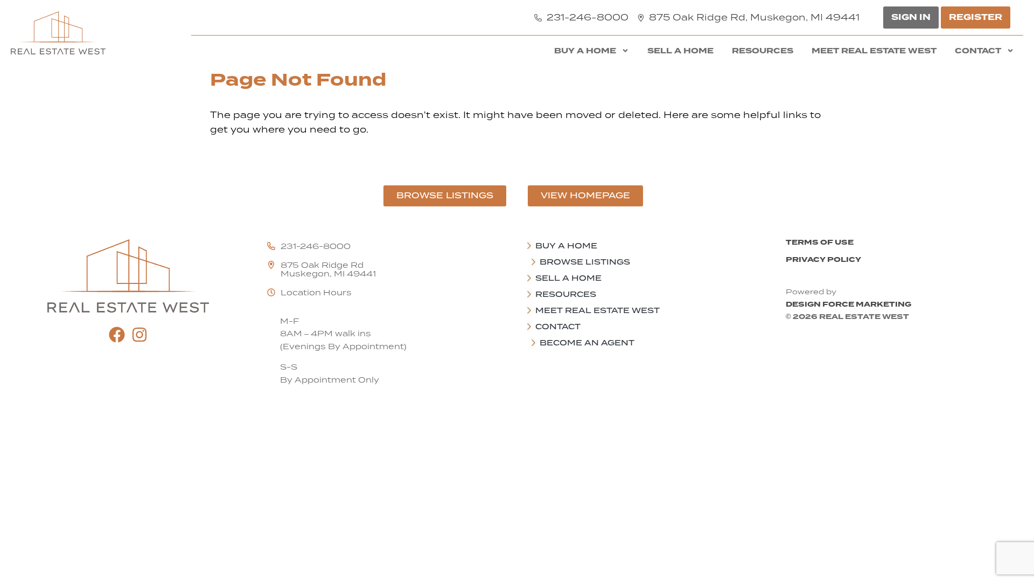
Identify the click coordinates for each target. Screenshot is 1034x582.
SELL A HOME (680, 50)
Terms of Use (820, 242)
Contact (978, 50)
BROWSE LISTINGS (585, 262)
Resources (762, 50)
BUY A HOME (585, 50)
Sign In (911, 17)
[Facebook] (117, 334)
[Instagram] (139, 334)
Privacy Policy (823, 259)
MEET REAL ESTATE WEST (874, 50)
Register (975, 17)
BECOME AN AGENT (587, 342)
